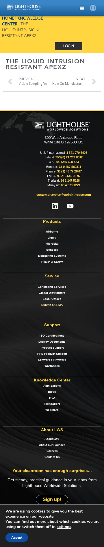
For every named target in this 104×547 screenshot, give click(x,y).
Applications (52, 385)
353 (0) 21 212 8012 (69, 157)
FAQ (52, 397)
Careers (52, 450)
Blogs (52, 391)
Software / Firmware (52, 359)
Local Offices (52, 298)
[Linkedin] (55, 206)
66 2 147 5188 (70, 180)
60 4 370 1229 (70, 185)
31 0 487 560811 (70, 166)
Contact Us (52, 456)
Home (8, 18)
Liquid (52, 237)
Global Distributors (52, 292)
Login (68, 46)
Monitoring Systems (52, 255)
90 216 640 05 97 (69, 176)
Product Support (52, 347)
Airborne (52, 231)
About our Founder (52, 444)
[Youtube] (70, 206)
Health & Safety (52, 261)
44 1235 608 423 (67, 162)
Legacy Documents (52, 341)
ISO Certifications (52, 335)
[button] (93, 8)
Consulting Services (52, 286)
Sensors (52, 249)
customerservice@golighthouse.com (63, 194)
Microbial (52, 243)
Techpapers (52, 403)
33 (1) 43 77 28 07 (69, 171)
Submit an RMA (52, 304)
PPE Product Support (52, 353)
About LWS (52, 438)
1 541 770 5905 (76, 152)
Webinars (52, 409)
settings (64, 526)
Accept (16, 537)
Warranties (52, 365)
